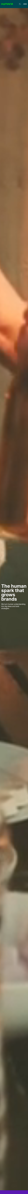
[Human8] (7, 4)
